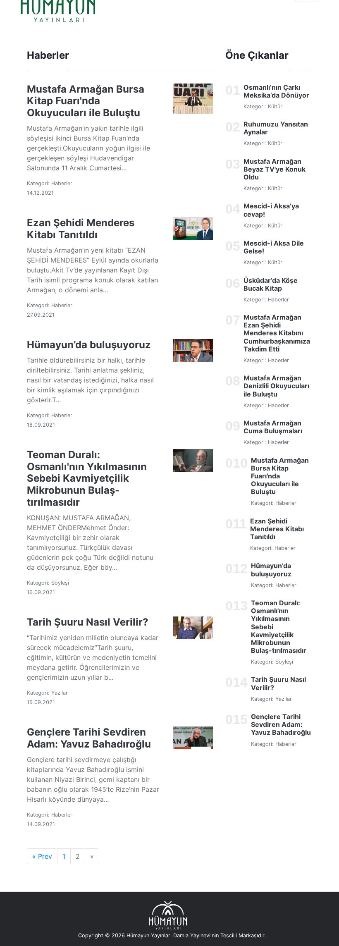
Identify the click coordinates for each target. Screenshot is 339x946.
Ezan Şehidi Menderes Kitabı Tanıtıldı (80, 229)
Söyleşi (60, 583)
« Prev (42, 856)
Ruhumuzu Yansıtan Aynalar (276, 128)
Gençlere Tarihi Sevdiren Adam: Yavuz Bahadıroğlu (89, 738)
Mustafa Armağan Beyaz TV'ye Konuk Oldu (275, 169)
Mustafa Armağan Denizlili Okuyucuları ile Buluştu (276, 386)
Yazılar (59, 693)
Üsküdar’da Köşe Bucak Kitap (271, 284)
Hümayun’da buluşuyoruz (89, 345)
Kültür (275, 106)
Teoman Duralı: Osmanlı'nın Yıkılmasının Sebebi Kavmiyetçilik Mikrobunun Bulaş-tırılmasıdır (87, 478)
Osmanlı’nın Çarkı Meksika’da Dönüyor (276, 91)
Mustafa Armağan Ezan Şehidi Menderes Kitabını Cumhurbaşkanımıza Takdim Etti (277, 333)
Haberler (61, 183)
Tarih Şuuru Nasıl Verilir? (87, 622)
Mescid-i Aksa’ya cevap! (271, 210)
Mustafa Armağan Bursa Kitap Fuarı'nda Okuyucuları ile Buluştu (85, 101)
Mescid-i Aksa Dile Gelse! (274, 247)
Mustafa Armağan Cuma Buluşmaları (273, 427)
